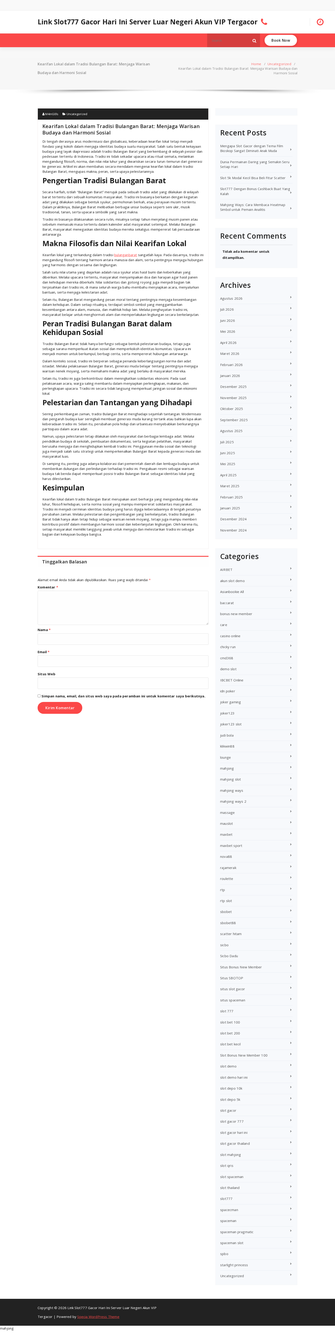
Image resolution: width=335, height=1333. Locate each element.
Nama (44, 629)
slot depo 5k (230, 1099)
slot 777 (227, 1011)
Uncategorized (279, 64)
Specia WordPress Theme (98, 1316)
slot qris (226, 1165)
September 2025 (234, 420)
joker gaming (230, 702)
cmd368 (226, 658)
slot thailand (230, 1187)
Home (256, 64)
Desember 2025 (233, 386)
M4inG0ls (51, 114)
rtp (222, 889)
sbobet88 (228, 922)
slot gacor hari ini (233, 1132)
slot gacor (228, 1110)
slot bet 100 (230, 1022)
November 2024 (233, 530)
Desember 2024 (233, 519)
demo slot (228, 669)
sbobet (226, 911)
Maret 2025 (229, 486)
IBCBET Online (232, 680)
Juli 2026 (227, 309)
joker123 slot (231, 724)
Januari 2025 (230, 508)
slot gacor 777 (232, 1121)
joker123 (227, 713)
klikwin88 (227, 746)
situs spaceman (232, 1000)
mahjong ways (231, 790)
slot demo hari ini (234, 1077)
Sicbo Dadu (229, 956)
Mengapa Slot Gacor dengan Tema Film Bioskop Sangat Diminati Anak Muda (251, 148)
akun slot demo (232, 580)
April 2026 (228, 342)
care (223, 624)
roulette (226, 878)
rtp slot (226, 900)
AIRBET (226, 569)
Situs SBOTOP (231, 978)
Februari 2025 (231, 497)
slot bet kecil (230, 1044)
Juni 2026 (227, 320)
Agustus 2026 (231, 298)
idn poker (227, 691)
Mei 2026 (227, 331)
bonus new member (236, 613)
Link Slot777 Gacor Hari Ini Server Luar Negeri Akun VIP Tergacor (148, 22)
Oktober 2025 (231, 408)
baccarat (227, 603)
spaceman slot (232, 1242)
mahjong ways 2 (233, 801)
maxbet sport (231, 845)
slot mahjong (230, 1154)
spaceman (228, 1220)
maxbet (226, 834)
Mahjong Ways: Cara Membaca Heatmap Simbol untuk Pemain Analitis (252, 207)
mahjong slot (230, 779)
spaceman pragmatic (237, 1232)
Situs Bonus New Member (241, 967)
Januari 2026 (230, 375)
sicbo (224, 945)
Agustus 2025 (231, 430)
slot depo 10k (231, 1088)
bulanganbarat (125, 255)
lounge (225, 757)
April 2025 (228, 475)
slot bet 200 (230, 1033)
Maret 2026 (229, 353)
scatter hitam (231, 933)
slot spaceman (232, 1176)
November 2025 (233, 397)
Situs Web (46, 674)
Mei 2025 (227, 464)
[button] (254, 40)
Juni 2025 (227, 453)
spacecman (229, 1209)
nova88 (226, 856)
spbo (224, 1253)
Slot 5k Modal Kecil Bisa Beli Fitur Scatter (253, 177)
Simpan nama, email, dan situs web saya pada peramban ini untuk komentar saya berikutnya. (123, 696)
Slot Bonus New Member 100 (244, 1055)
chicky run (228, 647)
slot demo (228, 1066)
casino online (230, 636)
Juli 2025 (227, 442)
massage (227, 812)
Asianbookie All (232, 591)
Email (43, 652)
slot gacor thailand (235, 1143)
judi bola (227, 735)
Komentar (48, 587)
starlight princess (234, 1265)
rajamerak (228, 867)
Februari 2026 (231, 364)
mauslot (226, 823)
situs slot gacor (232, 989)
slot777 (226, 1198)
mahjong (227, 768)
